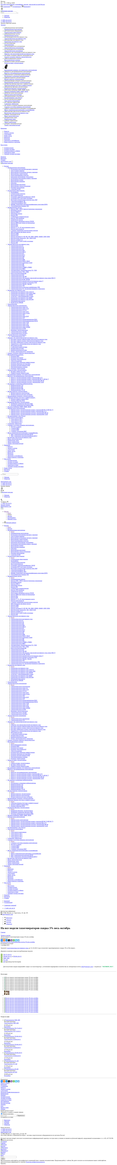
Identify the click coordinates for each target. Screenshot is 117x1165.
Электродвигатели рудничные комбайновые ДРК (25, 287)
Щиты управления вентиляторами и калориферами (23, 433)
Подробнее (7, 1026)
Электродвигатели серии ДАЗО (20, 313)
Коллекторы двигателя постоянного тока (20, 437)
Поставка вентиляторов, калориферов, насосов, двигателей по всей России (23, 4)
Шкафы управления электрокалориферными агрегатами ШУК (29, 204)
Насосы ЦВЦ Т (15, 212)
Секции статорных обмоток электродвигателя (21, 353)
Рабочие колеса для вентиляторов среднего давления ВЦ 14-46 (29, 414)
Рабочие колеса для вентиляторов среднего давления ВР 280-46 (29, 413)
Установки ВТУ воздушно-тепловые (21, 198)
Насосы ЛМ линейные (17, 218)
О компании (4, 1086)
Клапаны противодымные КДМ (20, 365)
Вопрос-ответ (5, 1107)
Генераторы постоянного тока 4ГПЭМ (22, 299)
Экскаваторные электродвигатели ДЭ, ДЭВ (24, 270)
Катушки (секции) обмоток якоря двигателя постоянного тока (29, 339)
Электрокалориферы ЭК (18, 201)
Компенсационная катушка (19, 350)
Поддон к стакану (16, 426)
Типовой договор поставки (16, 466)
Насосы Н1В (14, 235)
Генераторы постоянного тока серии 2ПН (23, 293)
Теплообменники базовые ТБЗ (20, 206)
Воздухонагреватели (17, 195)
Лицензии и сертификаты (15, 456)
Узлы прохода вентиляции (16, 417)
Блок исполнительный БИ (18, 273)
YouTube (8, 922)
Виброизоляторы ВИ (17, 388)
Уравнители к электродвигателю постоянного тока (26, 344)
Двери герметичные (13, 442)
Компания (7, 445)
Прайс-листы (11, 451)
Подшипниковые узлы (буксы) (16, 416)
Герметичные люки (13, 440)
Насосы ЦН (14, 242)
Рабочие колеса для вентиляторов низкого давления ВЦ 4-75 (28, 411)
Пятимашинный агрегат (18, 301)
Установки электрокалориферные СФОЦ (23, 196)
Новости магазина (7, 1114)
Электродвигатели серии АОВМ (20, 327)
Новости (10, 446)
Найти (2, 1158)
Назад (9, 513)
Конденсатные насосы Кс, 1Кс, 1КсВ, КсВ (23, 238)
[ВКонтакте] (2, 940)
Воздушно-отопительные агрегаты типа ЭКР (24, 200)
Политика (10, 454)
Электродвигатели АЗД (18, 318)
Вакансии (10, 452)
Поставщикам (5, 1101)
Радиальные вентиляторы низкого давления (24, 178)
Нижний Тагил (12, 519)
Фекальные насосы (16, 213)
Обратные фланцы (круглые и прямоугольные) (22, 397)
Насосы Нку (14, 224)
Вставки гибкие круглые (18, 371)
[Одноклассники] (4, 940)
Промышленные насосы (15, 207)
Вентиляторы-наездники (18, 184)
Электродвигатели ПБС (18, 250)
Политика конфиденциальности (10, 1092)
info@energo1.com (6, 161)
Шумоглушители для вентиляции (18, 391)
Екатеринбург (12, 517)
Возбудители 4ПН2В (17, 302)
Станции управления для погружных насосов (24, 230)
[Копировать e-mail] (12, 161)
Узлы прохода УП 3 (16, 422)
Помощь (3, 1095)
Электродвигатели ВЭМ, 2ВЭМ (20, 279)
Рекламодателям (5, 1103)
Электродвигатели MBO (18, 269)
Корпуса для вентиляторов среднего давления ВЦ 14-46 (27, 382)
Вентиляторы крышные (18, 181)
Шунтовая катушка (16, 345)
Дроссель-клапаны (16, 361)
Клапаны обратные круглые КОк (20, 364)
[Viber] (11, 940)
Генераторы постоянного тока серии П (22, 292)
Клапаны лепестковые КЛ (18, 359)
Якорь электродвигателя (15, 439)
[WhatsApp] (14, 940)
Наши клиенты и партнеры (15, 457)
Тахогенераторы (12, 304)
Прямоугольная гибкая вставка (20, 373)
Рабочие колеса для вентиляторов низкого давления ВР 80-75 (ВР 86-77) (32, 410)
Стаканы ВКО (15, 428)
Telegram (6, 15)
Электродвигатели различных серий (21, 262)
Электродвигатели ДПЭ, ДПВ (20, 272)
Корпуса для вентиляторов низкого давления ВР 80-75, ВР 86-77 (30, 379)
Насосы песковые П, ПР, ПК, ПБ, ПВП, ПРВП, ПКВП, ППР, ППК (30, 236)
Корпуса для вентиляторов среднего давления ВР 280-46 (27, 380)
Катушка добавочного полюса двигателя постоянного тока (28, 342)
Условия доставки (13, 462)
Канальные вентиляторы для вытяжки (22, 177)
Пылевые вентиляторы (17, 187)
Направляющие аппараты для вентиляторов (20, 396)
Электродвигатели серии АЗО (20, 324)
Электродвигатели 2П (17, 247)
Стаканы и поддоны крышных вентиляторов (21, 425)
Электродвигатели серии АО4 (20, 311)
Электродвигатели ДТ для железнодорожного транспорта (28, 288)
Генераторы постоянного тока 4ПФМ (22, 295)
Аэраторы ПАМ (15, 189)
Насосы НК (14, 215)
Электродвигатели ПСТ (18, 255)
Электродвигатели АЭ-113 (19, 310)
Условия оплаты (12, 460)
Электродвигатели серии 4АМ (20, 325)
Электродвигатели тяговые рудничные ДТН (24, 282)
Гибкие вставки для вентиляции (17, 370)
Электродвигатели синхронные (17, 334)
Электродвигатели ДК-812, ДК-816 (21, 284)
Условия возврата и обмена (15, 463)
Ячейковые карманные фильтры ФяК (22, 403)
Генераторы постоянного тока (17, 290)
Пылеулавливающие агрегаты (20, 175)
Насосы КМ (14, 226)
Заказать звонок (5, 505)
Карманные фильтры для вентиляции (19, 402)
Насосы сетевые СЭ (17, 239)
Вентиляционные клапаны (16, 354)
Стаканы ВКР (15, 429)
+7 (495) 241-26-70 (6, 20)
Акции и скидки (12, 448)
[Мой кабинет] (2, 9)
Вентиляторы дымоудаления (19, 173)
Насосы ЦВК (15, 233)
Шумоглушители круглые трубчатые (21, 394)
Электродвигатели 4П (17, 249)
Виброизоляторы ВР (17, 387)
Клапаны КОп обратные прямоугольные (23, 362)
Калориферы (14, 192)
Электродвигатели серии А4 (19, 307)
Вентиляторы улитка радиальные (20, 186)
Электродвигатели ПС (17, 253)
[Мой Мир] (6, 940)
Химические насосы (17, 219)
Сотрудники (11, 449)
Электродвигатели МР (17, 264)
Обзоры (3, 1109)
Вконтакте (9, 918)
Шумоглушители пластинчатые (20, 393)
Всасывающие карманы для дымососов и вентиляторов (24, 374)
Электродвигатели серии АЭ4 (20, 308)
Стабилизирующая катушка (19, 347)
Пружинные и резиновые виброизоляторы (20, 384)
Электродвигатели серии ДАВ (20, 322)
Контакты (7, 469)
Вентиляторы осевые (17, 180)
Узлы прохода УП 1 (16, 419)
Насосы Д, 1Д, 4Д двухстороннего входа (23, 227)
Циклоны (14, 183)
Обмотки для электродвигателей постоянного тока (23, 338)
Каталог (6, 166)
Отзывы (6, 471)
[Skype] (16, 940)
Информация (4, 1093)
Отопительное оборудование (16, 190)
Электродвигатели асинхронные (17, 305)
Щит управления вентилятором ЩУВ (22, 434)
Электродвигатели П (17, 246)
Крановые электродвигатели (19, 330)
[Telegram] (18, 940)
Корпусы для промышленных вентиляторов (21, 376)
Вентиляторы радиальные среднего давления (24, 172)
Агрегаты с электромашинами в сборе (22, 296)
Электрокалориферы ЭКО (18, 203)
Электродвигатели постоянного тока (19, 244)
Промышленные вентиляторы (17, 167)
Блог (2, 1106)
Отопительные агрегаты (18, 193)
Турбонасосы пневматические (20, 216)
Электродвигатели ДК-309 (19, 276)
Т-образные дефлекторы (15, 423)
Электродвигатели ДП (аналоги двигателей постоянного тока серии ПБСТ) (33, 278)
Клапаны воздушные (17, 357)
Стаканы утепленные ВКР (18, 431)
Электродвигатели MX (17, 265)
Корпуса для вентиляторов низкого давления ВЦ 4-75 (26, 377)
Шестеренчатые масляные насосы (21, 232)
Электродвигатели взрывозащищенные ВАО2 (24, 321)
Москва (10, 516)
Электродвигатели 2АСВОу (19, 333)
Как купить (7, 459)
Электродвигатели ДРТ (18, 285)
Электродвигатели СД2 (18, 336)
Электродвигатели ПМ (17, 256)
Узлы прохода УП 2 (16, 420)
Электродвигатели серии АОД (20, 316)
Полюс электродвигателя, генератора (22, 351)
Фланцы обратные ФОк (18, 400)
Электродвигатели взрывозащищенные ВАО (24, 319)
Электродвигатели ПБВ (18, 259)
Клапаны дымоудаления (18, 368)
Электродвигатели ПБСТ (18, 252)
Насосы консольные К (17, 229)
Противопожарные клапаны (19, 367)
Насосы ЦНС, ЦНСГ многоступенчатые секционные (26, 209)
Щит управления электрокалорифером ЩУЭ (24, 436)
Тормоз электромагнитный (15, 443)
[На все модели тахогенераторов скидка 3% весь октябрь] (18, 942)
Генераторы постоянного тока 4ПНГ (21, 298)
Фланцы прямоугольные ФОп (19, 399)
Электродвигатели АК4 (18, 315)
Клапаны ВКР (15, 356)
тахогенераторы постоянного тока (17, 948)
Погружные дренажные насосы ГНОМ (22, 221)
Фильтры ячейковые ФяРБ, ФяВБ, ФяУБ (19, 406)
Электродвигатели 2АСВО (19, 331)
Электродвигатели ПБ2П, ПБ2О (20, 261)
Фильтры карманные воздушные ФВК (22, 405)
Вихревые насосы (16, 210)
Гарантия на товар (13, 465)
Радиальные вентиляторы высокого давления (24, 169)
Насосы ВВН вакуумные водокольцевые (23, 223)
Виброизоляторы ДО (17, 385)
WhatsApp (7, 17)
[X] (9, 940)
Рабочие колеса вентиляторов (17, 408)
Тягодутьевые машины (17, 170)
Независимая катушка (17, 348)
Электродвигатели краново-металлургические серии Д (27, 281)
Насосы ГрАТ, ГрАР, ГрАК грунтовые (22, 241)
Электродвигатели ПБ (17, 258)
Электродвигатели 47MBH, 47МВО (21, 267)
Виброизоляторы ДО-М (18, 390)
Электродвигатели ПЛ (17, 275)
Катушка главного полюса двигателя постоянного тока (27, 341)
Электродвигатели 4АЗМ (18, 328)
